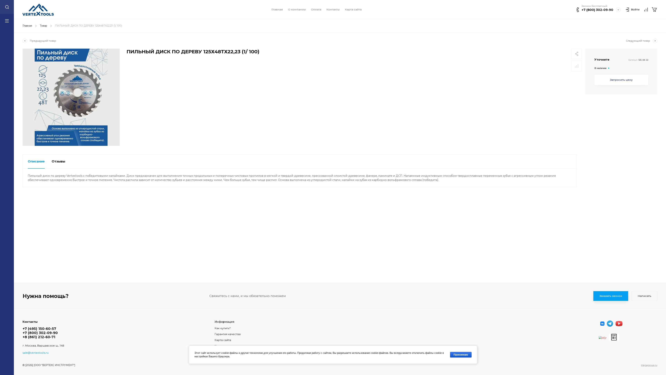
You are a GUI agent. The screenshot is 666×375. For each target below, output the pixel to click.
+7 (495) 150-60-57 (39, 329)
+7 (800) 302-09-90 (597, 10)
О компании (297, 9)
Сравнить (576, 66)
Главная (277, 9)
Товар (43, 25)
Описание (36, 161)
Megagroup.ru (649, 365)
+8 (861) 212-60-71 (39, 337)
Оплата (316, 9)
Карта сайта (353, 9)
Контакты (333, 9)
